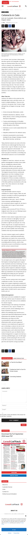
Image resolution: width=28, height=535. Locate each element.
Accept (14, 529)
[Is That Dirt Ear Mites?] (5, 364)
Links (3, 489)
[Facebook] (9, 25)
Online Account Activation (9, 494)
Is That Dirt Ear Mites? (16, 362)
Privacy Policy (16, 533)
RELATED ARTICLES (7, 358)
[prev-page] (2, 384)
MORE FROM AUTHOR (19, 358)
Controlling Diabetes (15, 376)
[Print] (2, 25)
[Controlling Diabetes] (5, 378)
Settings (9, 533)
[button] (26, 516)
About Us (5, 484)
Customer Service (7, 487)
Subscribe (14, 472)
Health (7, 9)
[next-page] (5, 384)
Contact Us (5, 491)
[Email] (6, 25)
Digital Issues (14, 475)
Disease (11, 9)
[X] (13, 25)
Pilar (4, 22)
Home (2, 9)
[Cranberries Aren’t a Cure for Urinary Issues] (5, 371)
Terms (8, 522)
